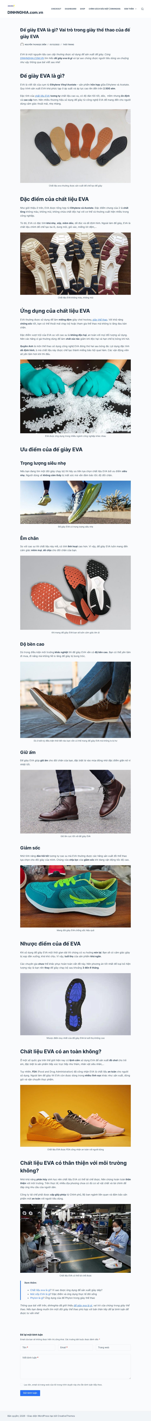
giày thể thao (99, 319)
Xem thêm (129, 9)
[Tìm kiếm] (142, 9)
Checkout (56, 9)
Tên (25, 1347)
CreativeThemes (66, 1416)
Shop (82, 9)
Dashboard (70, 9)
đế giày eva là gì (83, 1305)
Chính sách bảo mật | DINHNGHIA (104, 9)
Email (64, 1347)
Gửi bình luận (30, 1392)
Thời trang (68, 44)
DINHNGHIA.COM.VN (32, 58)
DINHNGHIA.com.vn (25, 12)
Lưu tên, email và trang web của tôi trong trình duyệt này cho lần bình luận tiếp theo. (63, 1385)
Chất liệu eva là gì (40, 1290)
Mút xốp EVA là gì (40, 1294)
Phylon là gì (36, 1297)
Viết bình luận (30, 1357)
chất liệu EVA (42, 95)
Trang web (103, 1347)
